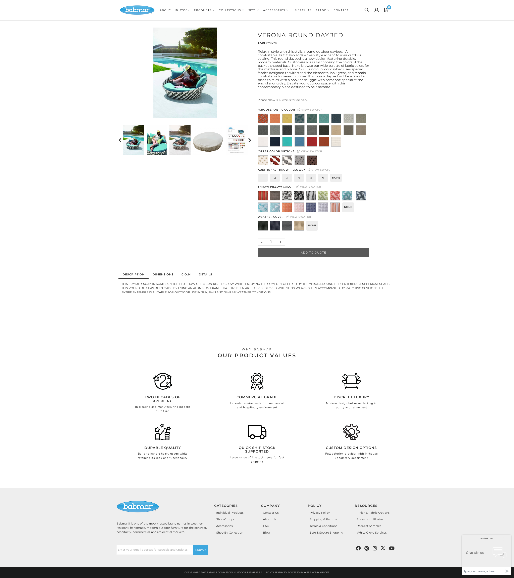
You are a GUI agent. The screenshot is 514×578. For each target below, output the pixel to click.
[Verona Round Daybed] (184, 73)
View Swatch (312, 109)
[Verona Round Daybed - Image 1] (133, 140)
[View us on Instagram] (375, 548)
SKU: (261, 42)
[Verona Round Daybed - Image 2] (157, 140)
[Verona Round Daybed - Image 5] (238, 140)
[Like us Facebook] (358, 548)
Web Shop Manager (316, 572)
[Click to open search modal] (367, 10)
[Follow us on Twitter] (383, 548)
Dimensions (163, 274)
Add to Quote (313, 252)
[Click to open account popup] (377, 10)
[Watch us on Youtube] (366, 548)
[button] (204, 10)
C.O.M (186, 274)
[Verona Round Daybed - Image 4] (208, 140)
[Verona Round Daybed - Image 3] (180, 140)
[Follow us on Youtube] (392, 548)
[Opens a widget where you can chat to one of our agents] (486, 555)
